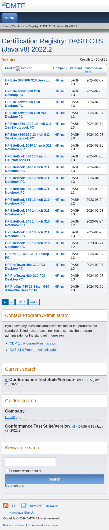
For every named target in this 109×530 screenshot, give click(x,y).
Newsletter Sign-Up (22, 512)
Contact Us (22, 525)
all (73, 426)
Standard (75, 68)
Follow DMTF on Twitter (43, 505)
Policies (8, 525)
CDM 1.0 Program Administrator (32, 343)
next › (21, 301)
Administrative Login (45, 525)
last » (33, 301)
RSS (12, 505)
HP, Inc (60, 80)
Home (5, 26)
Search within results (25, 471)
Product (10, 68)
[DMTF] (13, 6)
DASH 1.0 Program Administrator (33, 350)
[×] (6, 380)
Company (60, 68)
